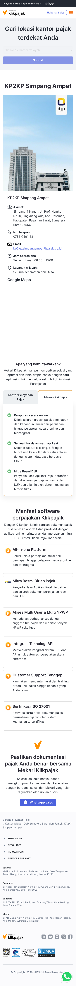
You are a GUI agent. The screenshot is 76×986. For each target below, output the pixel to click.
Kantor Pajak (22, 819)
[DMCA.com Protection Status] (46, 952)
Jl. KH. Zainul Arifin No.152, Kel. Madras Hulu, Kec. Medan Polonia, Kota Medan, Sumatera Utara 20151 (37, 919)
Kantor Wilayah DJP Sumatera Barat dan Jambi (33, 823)
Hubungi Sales (55, 12)
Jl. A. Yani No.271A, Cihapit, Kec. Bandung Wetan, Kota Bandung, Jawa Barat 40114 (36, 904)
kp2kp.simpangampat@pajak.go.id (37, 248)
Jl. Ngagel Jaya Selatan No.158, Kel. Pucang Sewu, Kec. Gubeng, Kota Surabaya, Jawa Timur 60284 (36, 888)
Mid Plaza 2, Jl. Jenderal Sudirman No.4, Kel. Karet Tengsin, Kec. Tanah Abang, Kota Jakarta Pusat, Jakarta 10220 (36, 873)
